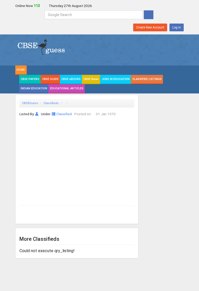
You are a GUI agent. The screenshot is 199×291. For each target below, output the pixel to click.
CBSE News (91, 79)
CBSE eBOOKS (71, 79)
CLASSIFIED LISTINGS (147, 79)
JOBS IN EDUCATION (116, 79)
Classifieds (51, 103)
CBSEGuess (30, 103)
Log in (176, 27)
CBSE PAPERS (30, 79)
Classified (63, 114)
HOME (21, 69)
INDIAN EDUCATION (34, 88)
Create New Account (150, 27)
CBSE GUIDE (50, 79)
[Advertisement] (76, 156)
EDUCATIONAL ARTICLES (66, 88)
